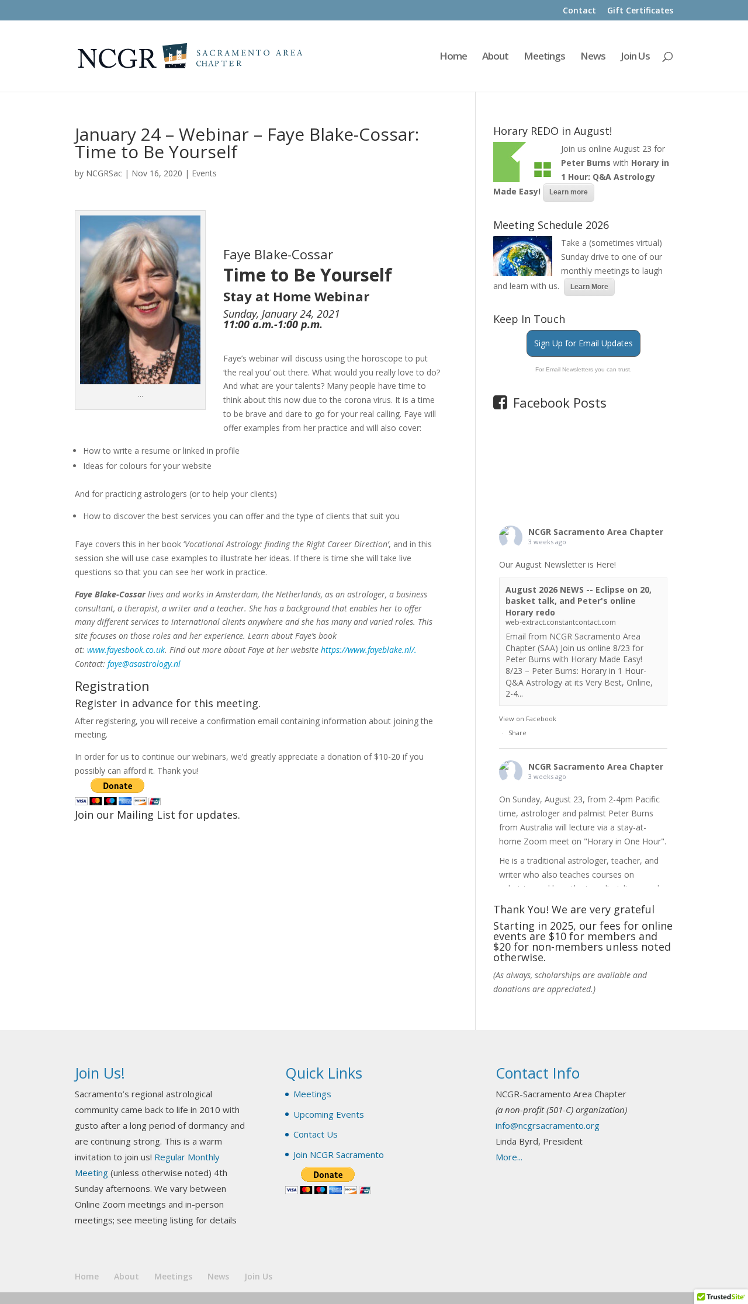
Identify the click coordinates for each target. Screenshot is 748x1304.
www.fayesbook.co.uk (126, 649)
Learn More (589, 287)
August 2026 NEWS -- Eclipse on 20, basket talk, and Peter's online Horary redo (578, 601)
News (592, 57)
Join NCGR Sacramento (338, 1154)
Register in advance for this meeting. (168, 703)
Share (517, 732)
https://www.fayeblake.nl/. (370, 649)
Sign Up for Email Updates (583, 343)
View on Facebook (527, 718)
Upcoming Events (328, 1114)
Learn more (568, 192)
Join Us (635, 57)
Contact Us (315, 1134)
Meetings (544, 57)
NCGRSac (104, 173)
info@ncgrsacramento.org (548, 1125)
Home (453, 57)
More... (509, 1157)
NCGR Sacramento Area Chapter (595, 531)
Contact (579, 11)
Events (204, 173)
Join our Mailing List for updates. (157, 815)
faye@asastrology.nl (144, 663)
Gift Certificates (640, 11)
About (495, 57)
